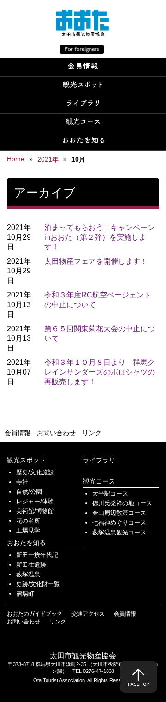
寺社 (22, 481)
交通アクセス (88, 614)
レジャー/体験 (35, 501)
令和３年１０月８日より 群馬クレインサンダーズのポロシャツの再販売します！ (99, 372)
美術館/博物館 (35, 511)
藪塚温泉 (28, 574)
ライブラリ (99, 460)
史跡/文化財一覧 (38, 584)
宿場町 (25, 593)
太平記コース (110, 493)
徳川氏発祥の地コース (122, 503)
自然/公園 (29, 491)
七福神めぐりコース (119, 522)
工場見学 (28, 530)
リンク (91, 432)
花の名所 (28, 520)
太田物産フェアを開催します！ (96, 261)
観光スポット (26, 460)
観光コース (99, 481)
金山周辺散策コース (119, 512)
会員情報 (17, 432)
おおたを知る (26, 542)
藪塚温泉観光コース (119, 532)
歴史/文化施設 (35, 472)
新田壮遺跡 (31, 564)
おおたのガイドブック (34, 614)
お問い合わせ (56, 432)
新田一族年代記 (37, 554)
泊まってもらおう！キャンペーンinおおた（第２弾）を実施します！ (99, 237)
